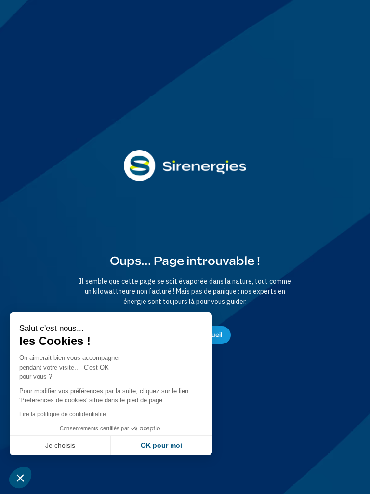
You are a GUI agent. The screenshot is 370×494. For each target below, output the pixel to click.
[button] (20, 477)
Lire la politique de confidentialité (62, 414)
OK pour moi (161, 445)
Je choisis (60, 445)
